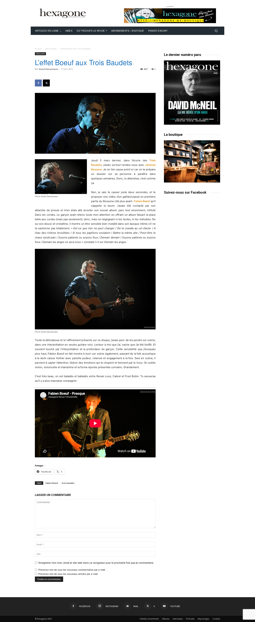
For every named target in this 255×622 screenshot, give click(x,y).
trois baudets (68, 483)
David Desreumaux (48, 69)
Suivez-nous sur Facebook (185, 192)
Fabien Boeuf (51, 483)
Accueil (38, 48)
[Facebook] (38, 83)
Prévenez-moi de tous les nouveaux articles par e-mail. (68, 574)
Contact (216, 618)
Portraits (190, 618)
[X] (46, 83)
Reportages (203, 618)
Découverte (51, 48)
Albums (165, 618)
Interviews (178, 618)
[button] (216, 31)
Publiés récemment (149, 618)
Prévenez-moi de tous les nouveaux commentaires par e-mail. (72, 569)
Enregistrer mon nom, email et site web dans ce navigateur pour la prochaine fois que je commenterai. (96, 562)
